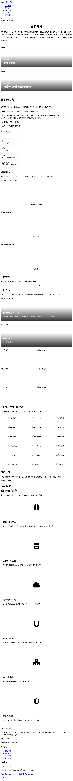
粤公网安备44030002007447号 (28, 774)
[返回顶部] (2, 779)
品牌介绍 (8, 751)
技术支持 (8, 15)
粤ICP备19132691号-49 (8, 774)
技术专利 (8, 10)
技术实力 (8, 766)
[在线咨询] (3, 777)
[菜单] (1, 18)
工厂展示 (8, 12)
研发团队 (8, 8)
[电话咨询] (2, 777)
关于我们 (8, 6)
